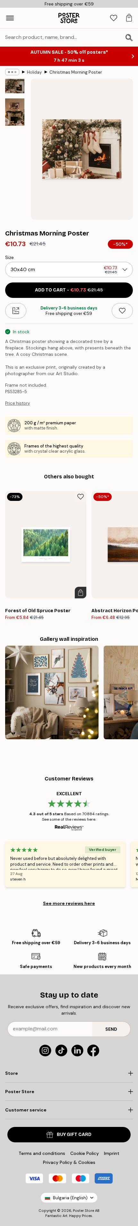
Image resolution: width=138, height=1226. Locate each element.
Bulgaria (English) (70, 1198)
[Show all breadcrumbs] (12, 72)
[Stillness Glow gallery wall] (52, 692)
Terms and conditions (42, 1153)
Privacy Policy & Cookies (69, 1162)
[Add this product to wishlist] (122, 310)
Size (9, 257)
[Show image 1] (14, 86)
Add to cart (69, 290)
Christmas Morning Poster (75, 72)
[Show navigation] (10, 18)
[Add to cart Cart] (80, 592)
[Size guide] (15, 310)
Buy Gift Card (74, 1134)
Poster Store (83, 1210)
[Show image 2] (14, 112)
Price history (17, 403)
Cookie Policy (84, 1153)
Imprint (111, 1153)
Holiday (34, 72)
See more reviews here (69, 903)
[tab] (113, 18)
